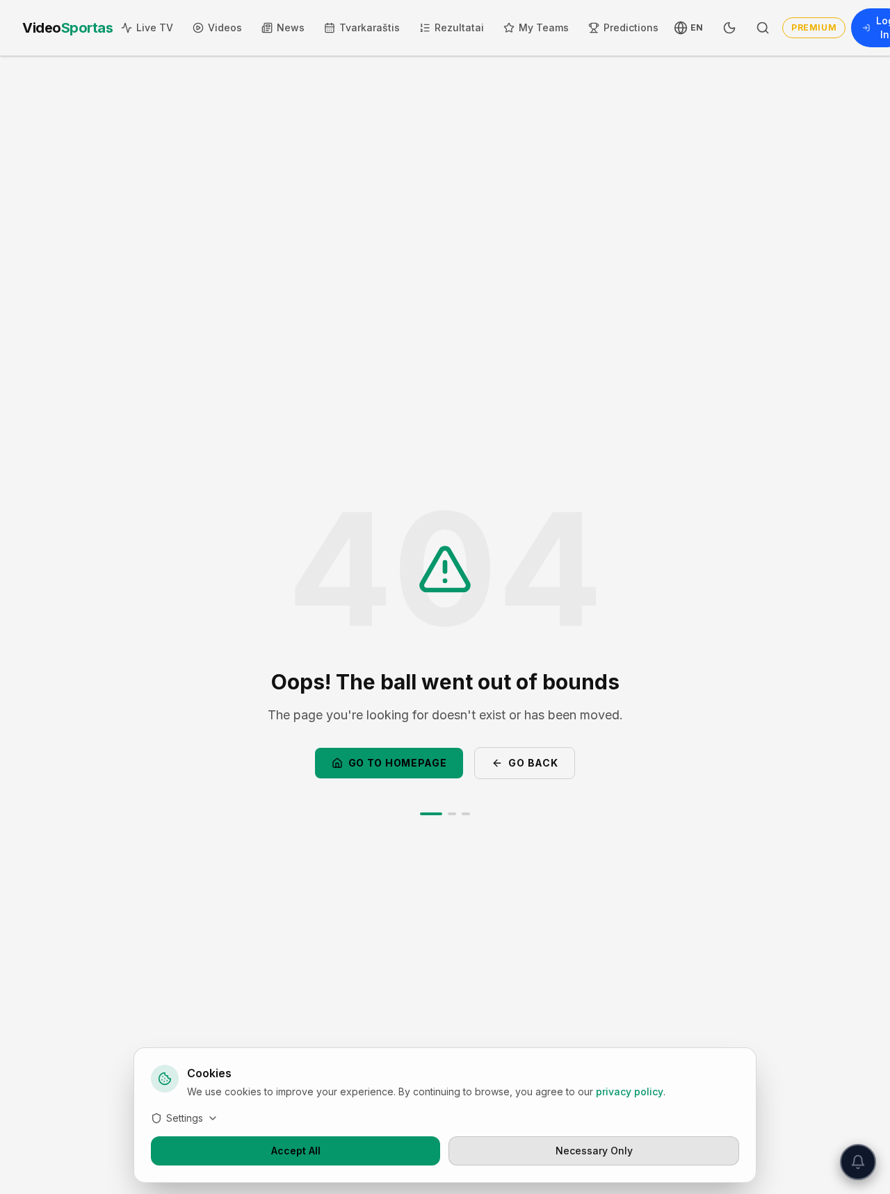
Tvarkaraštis (369, 27)
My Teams (544, 27)
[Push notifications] (858, 1162)
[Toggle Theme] (729, 28)
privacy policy (629, 1091)
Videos (225, 27)
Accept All (296, 1150)
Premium (813, 27)
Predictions (631, 27)
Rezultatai (459, 27)
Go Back (533, 763)
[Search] (763, 28)
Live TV (154, 27)
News (291, 27)
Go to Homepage (397, 763)
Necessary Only (594, 1150)
